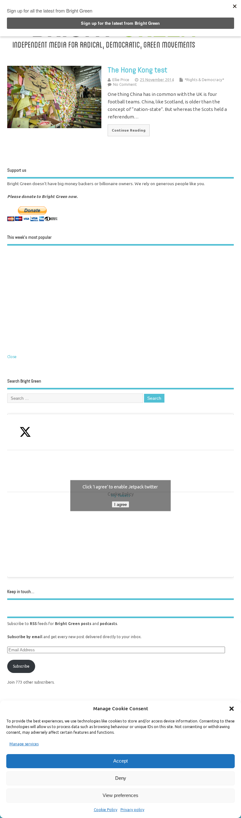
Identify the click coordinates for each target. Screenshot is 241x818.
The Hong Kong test (137, 70)
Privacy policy (132, 810)
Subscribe (21, 666)
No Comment (125, 84)
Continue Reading (129, 130)
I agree (120, 504)
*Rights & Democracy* (204, 80)
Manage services (24, 744)
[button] (231, 709)
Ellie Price (120, 80)
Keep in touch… (20, 591)
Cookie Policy (105, 810)
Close (12, 357)
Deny (120, 778)
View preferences (120, 795)
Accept (120, 760)
